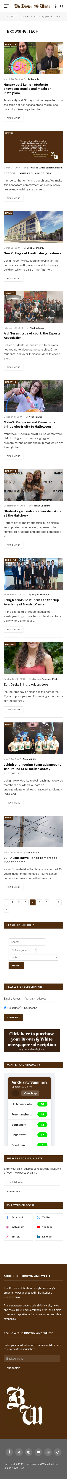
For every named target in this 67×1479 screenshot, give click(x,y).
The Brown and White (37, 1464)
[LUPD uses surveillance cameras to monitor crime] (33, 831)
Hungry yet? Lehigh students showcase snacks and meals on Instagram (27, 89)
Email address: (13, 998)
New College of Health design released (33, 253)
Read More (13, 118)
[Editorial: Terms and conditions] (33, 147)
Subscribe (13, 1191)
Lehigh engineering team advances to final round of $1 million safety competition (32, 769)
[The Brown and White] (32, 6)
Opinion (9, 133)
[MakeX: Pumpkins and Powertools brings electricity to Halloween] (33, 396)
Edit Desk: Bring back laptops (26, 684)
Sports (10, 293)
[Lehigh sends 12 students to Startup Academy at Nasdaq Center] (33, 574)
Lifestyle (11, 44)
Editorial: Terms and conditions (27, 173)
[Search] (61, 6)
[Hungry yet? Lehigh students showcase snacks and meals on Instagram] (33, 58)
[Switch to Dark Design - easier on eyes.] (55, 6)
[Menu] (6, 6)
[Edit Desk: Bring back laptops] (33, 658)
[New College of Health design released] (33, 227)
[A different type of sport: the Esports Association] (33, 307)
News (8, 213)
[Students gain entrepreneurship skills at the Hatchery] (33, 485)
